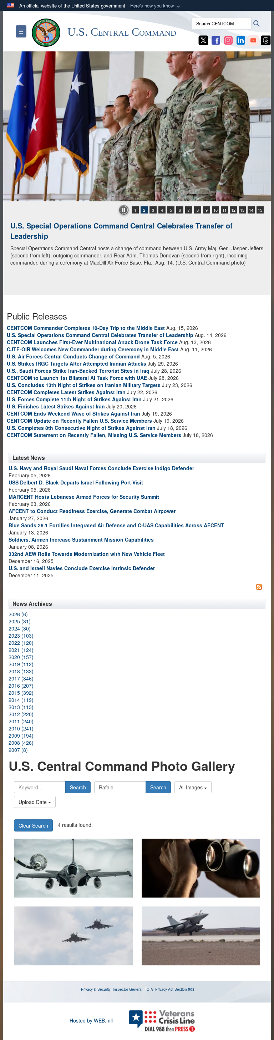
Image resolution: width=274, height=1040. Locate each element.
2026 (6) (18, 614)
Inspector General (127, 989)
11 (224, 210)
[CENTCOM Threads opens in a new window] (266, 39)
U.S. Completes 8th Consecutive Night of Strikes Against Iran (81, 427)
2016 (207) (21, 685)
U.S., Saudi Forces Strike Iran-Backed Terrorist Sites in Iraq (78, 370)
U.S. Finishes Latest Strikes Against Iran (56, 406)
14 (251, 210)
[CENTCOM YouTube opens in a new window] (253, 39)
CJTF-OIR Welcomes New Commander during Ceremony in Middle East (93, 349)
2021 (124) (21, 649)
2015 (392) (21, 692)
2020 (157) (21, 656)
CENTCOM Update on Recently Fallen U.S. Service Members (79, 420)
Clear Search (33, 825)
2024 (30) (20, 628)
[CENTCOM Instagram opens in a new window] (228, 39)
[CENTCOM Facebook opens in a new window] (216, 39)
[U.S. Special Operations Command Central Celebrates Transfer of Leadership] (137, 126)
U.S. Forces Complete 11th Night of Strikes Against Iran (74, 399)
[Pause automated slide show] (124, 210)
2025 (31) (20, 621)
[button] (156, 6)
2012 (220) (21, 714)
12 (233, 210)
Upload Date (33, 801)
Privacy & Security (96, 989)
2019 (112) (21, 664)
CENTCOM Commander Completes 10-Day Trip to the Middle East (86, 327)
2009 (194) (21, 735)
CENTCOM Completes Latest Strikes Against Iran (66, 392)
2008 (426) (21, 742)
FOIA (148, 989)
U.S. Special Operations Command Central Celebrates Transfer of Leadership (121, 230)
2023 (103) (21, 635)
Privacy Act (164, 989)
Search (78, 787)
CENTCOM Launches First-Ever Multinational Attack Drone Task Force (92, 342)
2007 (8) (18, 749)
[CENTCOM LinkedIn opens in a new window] (241, 39)
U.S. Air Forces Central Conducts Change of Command (73, 356)
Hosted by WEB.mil (91, 1020)
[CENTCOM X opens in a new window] (203, 39)
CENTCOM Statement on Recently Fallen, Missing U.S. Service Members (94, 434)
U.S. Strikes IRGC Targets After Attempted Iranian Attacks (76, 363)
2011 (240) (21, 721)
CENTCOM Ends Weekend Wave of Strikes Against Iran (73, 413)
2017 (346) (21, 678)
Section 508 (184, 989)
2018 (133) (21, 671)
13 (242, 210)
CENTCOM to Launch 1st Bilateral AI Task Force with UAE (77, 377)
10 (215, 210)
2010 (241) (21, 728)
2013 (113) (21, 706)
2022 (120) (21, 642)
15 (260, 210)
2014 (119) (21, 699)
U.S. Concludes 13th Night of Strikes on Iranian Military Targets (84, 384)
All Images (191, 787)
